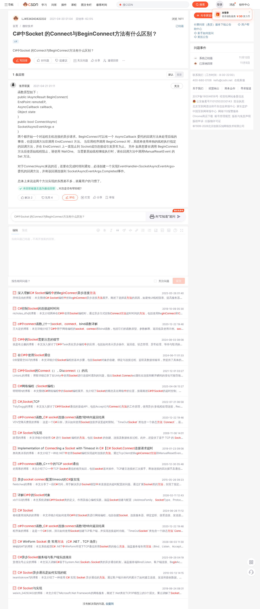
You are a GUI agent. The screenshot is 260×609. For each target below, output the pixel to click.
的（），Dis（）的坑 (53, 370)
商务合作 (230, 88)
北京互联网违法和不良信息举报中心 (214, 106)
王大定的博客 (21, 328)
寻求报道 (246, 88)
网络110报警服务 (228, 111)
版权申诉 (198, 121)
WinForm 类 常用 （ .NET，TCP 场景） (58, 541)
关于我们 (198, 88)
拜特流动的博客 (22, 297)
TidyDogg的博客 (23, 406)
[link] (15, 26)
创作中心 (244, 4)
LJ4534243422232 (34, 18)
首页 (15, 26)
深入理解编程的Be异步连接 (57, 293)
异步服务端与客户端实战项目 (45, 557)
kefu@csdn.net (223, 80)
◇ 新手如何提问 (204, 33)
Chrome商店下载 (203, 116)
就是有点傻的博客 (23, 344)
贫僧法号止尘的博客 (25, 562)
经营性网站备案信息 (232, 96)
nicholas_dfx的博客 (24, 313)
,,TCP (28, 401)
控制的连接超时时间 (38, 308)
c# (15, 41)
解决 (28, 197)
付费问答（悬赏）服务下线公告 (213, 24)
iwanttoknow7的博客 (25, 577)
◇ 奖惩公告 (201, 36)
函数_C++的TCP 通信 (48, 464)
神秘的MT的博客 (23, 546)
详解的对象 (34, 495)
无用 (49, 197)
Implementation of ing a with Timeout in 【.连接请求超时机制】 (90, 448)
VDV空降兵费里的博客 (26, 422)
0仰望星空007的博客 (25, 359)
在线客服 (239, 80)
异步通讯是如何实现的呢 (42, 572)
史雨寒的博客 (21, 468)
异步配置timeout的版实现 (49, 479)
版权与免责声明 (241, 116)
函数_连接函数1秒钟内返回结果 (61, 417)
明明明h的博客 (21, 390)
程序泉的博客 (21, 530)
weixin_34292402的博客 (28, 593)
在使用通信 (34, 355)
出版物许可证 (213, 121)
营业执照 (239, 101)
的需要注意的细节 (38, 339)
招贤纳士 (214, 88)
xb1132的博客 (21, 499)
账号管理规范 (222, 116)
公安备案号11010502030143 (214, 101)
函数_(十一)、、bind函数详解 (58, 324)
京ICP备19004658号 (205, 96)
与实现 (30, 433)
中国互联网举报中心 (205, 111)
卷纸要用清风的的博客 (26, 515)
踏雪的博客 (19, 437)
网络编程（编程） (37, 386)
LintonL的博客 (21, 375)
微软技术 (27, 26)
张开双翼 (24, 85)
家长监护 (242, 106)
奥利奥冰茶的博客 (23, 453)
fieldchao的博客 (22, 484)
